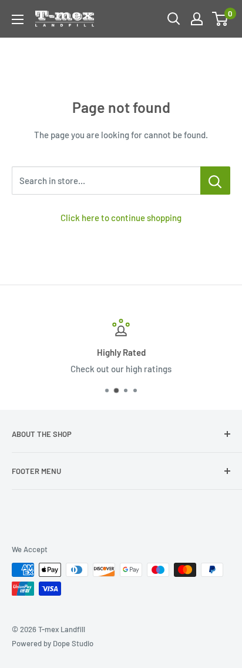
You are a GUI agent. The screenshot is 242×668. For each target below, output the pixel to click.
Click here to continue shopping (121, 217)
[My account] (197, 18)
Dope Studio (73, 643)
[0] (220, 19)
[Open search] (173, 18)
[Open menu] (17, 19)
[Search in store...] (215, 180)
